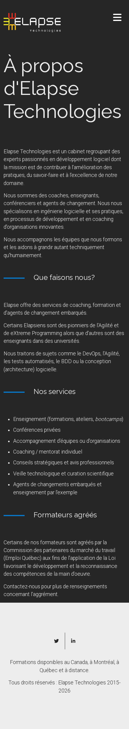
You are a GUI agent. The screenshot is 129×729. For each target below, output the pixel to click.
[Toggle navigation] (117, 17)
